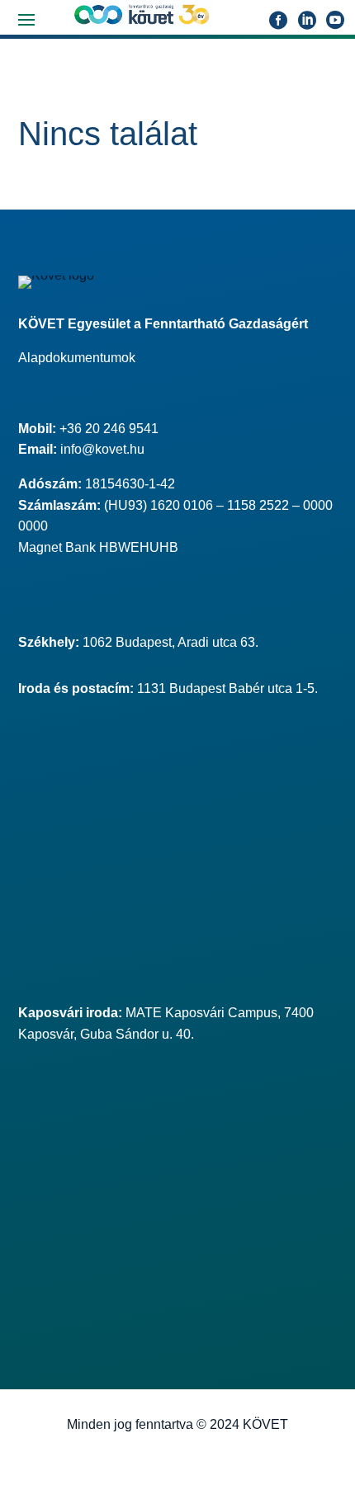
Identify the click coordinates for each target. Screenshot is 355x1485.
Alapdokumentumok (76, 358)
